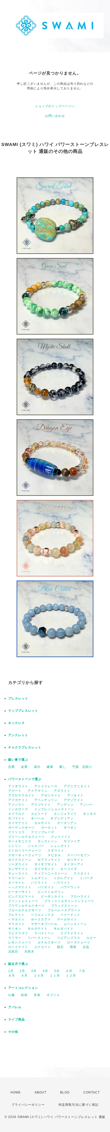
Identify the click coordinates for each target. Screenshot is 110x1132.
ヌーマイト (16, 882)
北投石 (13, 951)
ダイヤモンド (44, 869)
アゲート (14, 791)
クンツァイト (61, 837)
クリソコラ (16, 832)
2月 (22, 971)
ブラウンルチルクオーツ (26, 905)
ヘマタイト (16, 919)
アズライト (62, 791)
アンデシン (65, 804)
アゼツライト (51, 795)
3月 (34, 971)
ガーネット (49, 827)
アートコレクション (23, 988)
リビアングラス (68, 938)
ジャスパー (36, 846)
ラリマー (14, 938)
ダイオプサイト (46, 864)
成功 (37, 767)
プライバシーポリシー (28, 1104)
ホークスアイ (41, 919)
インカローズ (18, 809)
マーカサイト (67, 919)
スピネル (54, 855)
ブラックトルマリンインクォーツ (69, 901)
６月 (69, 971)
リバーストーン (39, 938)
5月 (57, 971)
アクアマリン (38, 791)
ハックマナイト (19, 887)
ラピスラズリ (18, 933)
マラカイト (16, 924)
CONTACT (91, 1092)
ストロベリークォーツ (24, 850)
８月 (11, 975)
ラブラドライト (72, 933)
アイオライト (18, 786)
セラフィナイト (49, 860)
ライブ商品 (16, 1019)
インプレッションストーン (54, 809)
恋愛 (11, 767)
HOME (15, 1092)
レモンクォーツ (19, 942)
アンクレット (18, 735)
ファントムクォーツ (23, 901)
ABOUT (40, 1092)
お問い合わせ (55, 116)
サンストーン (48, 841)
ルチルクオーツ (49, 942)
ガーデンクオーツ (21, 827)
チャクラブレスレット (24, 747)
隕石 (60, 947)
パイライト (39, 882)
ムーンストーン (75, 924)
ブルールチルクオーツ (24, 910)
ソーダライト (18, 864)
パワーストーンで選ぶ (24, 779)
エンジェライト (65, 814)
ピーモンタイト (52, 896)
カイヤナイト (18, 823)
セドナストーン (19, 860)
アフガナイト (18, 800)
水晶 (86, 947)
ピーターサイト (19, 892)
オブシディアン (62, 818)
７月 (82, 971)
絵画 (24, 995)
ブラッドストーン (64, 905)
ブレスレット (18, 698)
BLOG (65, 1092)
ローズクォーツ (78, 942)
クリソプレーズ (42, 832)
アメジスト (16, 804)
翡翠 (73, 947)
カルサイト (42, 823)
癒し (62, 767)
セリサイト (75, 860)
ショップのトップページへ (55, 106)
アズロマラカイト (21, 795)
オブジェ (53, 995)
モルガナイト (38, 928)
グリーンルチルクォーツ (26, 837)
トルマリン (39, 878)
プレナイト (16, 915)
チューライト (18, 873)
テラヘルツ (16, 878)
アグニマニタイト (77, 786)
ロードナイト (18, 947)
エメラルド (16, 814)
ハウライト (62, 882)
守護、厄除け (82, 767)
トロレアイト (64, 878)
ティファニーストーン (51, 873)
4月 (45, 971)
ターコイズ (68, 869)
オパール (37, 818)
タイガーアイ (74, 864)
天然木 (29, 951)
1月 (11, 971)
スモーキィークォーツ (24, 855)
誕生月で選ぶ (18, 964)
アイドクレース (46, 786)
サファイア (72, 841)
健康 (50, 767)
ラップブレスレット (23, 710)
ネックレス (16, 723)
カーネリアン (67, 823)
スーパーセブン (78, 855)
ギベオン (70, 827)
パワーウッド (70, 887)
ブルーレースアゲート (64, 910)
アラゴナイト (41, 804)
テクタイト (82, 873)
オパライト (16, 818)
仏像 (11, 995)
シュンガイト (60, 846)
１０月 (39, 975)
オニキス (89, 814)
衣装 (37, 995)
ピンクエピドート (21, 896)
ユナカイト (42, 947)
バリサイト (46, 887)
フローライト (80, 896)
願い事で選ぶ (18, 759)
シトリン (14, 846)
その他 (13, 1031)
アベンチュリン (46, 800)
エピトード (39, 814)
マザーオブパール (44, 924)
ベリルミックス (42, 915)
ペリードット (70, 915)
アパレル (14, 1007)
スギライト (56, 850)
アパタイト (75, 795)
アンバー (86, 804)
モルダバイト (64, 928)
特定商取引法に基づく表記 (78, 1104)
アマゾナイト (74, 800)
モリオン (14, 928)
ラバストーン (44, 933)
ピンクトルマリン (51, 892)
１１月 (55, 975)
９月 (24, 975)
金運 (24, 767)
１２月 (71, 975)
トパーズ (86, 878)
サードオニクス (19, 841)
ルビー (91, 938)
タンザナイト (18, 869)
